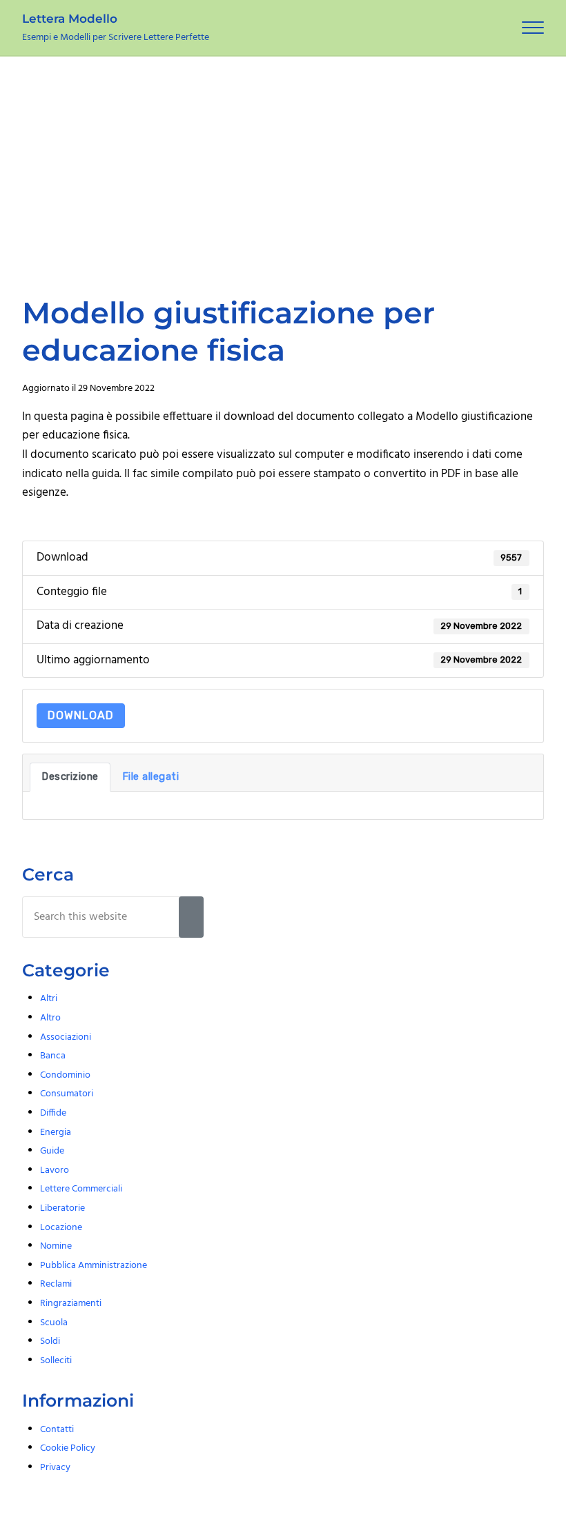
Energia (55, 1132)
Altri (48, 999)
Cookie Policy (67, 1448)
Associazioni (65, 1037)
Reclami (56, 1284)
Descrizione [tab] (70, 776)
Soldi (50, 1341)
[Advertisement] (283, 159)
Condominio (65, 1075)
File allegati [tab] (150, 776)
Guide (52, 1151)
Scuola (54, 1323)
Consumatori (66, 1094)
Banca (53, 1056)
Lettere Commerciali (81, 1189)
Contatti (57, 1430)
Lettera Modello (69, 18)
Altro (50, 1018)
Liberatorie (62, 1208)
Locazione (61, 1228)
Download (81, 715)
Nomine (56, 1246)
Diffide (53, 1113)
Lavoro (54, 1170)
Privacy (55, 1468)
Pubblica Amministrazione (93, 1266)
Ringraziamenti (70, 1303)
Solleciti (56, 1361)
